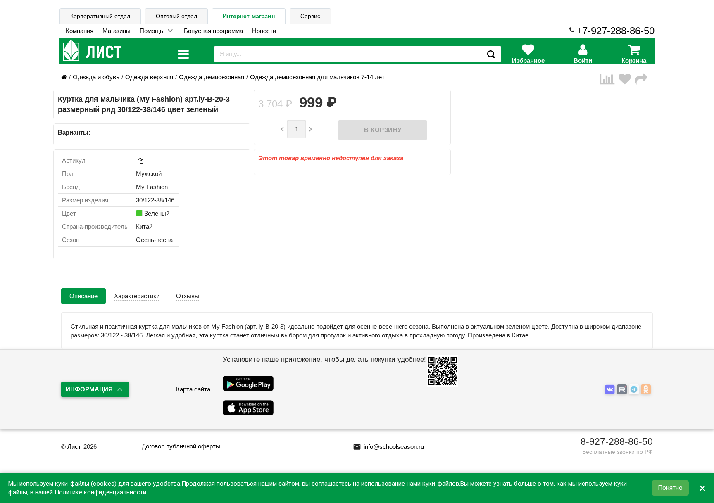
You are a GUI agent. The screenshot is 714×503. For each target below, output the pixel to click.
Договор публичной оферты (181, 446)
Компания (79, 30)
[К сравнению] (609, 79)
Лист (73, 446)
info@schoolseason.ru (388, 446)
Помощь (151, 30)
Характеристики (136, 295)
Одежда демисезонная (211, 77)
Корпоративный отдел (100, 16)
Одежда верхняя (149, 77)
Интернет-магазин (249, 16)
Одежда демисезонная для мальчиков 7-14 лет (317, 77)
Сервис (310, 16)
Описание (83, 295)
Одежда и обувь (96, 77)
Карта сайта (193, 389)
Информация (89, 389)
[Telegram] (635, 390)
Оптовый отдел (176, 16)
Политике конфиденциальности (100, 492)
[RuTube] (623, 390)
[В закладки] (627, 79)
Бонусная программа (213, 30)
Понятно (670, 488)
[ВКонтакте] (611, 390)
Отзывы (187, 295)
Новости (264, 30)
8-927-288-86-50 (617, 441)
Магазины (116, 30)
